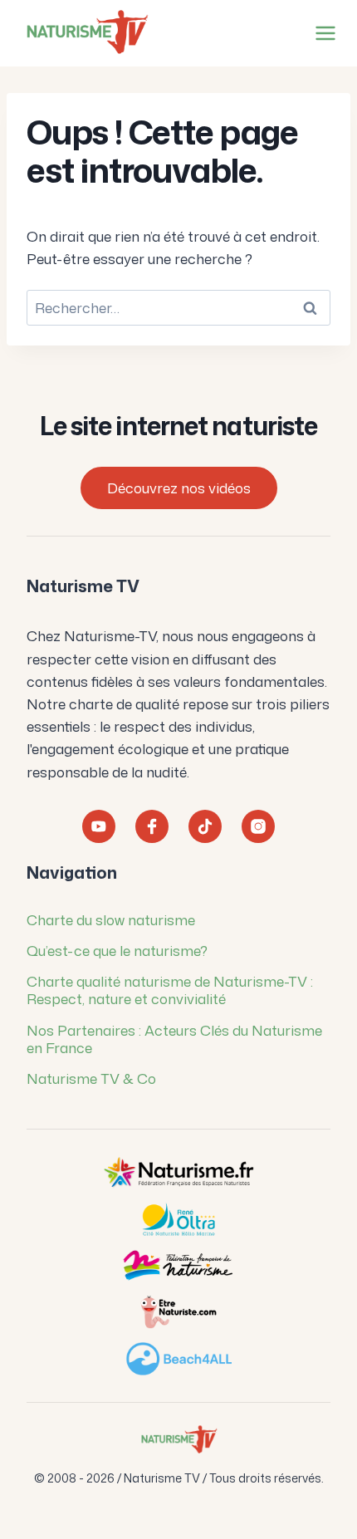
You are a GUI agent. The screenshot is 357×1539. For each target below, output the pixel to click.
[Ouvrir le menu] (322, 33)
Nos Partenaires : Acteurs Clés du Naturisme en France (174, 1038)
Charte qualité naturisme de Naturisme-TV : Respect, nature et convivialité (170, 989)
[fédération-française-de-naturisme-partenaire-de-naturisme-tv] (178, 1265)
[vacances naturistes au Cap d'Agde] (178, 1219)
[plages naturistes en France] (178, 1358)
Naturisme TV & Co (91, 1078)
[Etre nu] (178, 1312)
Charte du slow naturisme (111, 919)
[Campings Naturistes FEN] (178, 1172)
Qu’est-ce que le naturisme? (117, 950)
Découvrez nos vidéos (179, 487)
